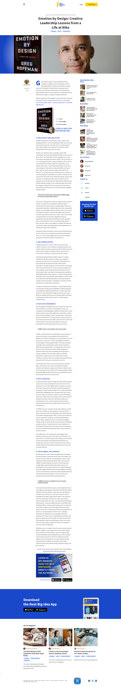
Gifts (32, 680)
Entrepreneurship (66, 31)
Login (81, 4)
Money (83, 656)
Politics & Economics (91, 656)
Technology (27, 660)
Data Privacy (61, 680)
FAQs (39, 680)
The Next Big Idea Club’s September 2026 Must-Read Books (33, 653)
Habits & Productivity (35, 658)
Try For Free (91, 4)
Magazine (47, 14)
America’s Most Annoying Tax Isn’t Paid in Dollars (84, 652)
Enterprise (43, 680)
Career (59, 31)
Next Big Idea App (26, 680)
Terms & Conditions (54, 680)
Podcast (35, 680)
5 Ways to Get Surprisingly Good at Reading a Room (58, 652)
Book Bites (54, 31)
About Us (47, 680)
